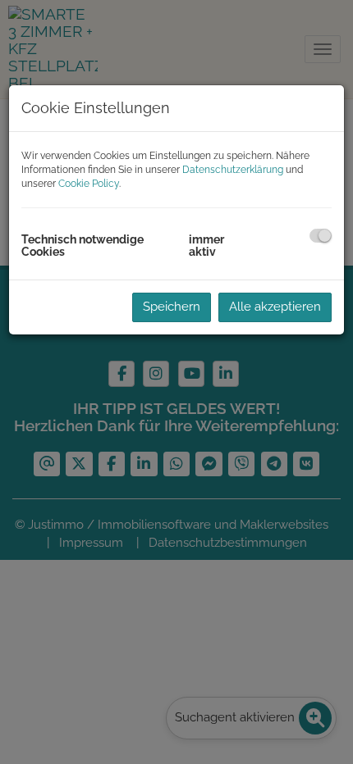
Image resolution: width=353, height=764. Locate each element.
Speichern (171, 306)
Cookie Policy (88, 183)
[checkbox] (320, 236)
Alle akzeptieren (275, 306)
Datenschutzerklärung (232, 169)
